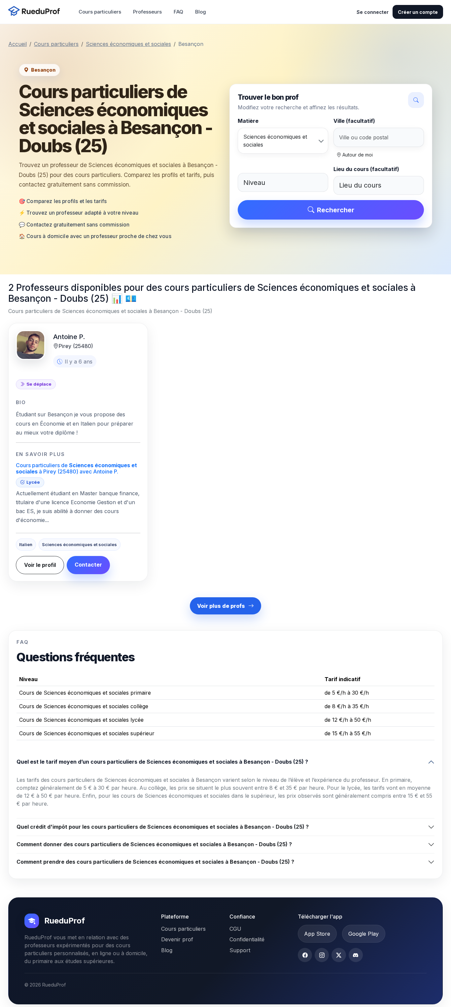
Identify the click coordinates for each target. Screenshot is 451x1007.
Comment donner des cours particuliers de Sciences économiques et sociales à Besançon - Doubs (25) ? (154, 844)
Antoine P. (69, 337)
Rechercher (335, 210)
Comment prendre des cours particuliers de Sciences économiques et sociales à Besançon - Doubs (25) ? (155, 861)
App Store (317, 933)
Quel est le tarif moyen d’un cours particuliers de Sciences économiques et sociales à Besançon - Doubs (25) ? (162, 761)
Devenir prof (177, 939)
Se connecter (373, 12)
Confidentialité (246, 939)
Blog (200, 12)
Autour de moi (357, 154)
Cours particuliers (100, 12)
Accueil (17, 44)
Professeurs (147, 12)
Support (239, 950)
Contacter (88, 564)
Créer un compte (418, 12)
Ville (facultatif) (354, 121)
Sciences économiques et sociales (128, 44)
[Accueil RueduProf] (36, 11)
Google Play (363, 933)
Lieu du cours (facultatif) (366, 169)
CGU (235, 928)
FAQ (178, 12)
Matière (248, 121)
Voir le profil (40, 565)
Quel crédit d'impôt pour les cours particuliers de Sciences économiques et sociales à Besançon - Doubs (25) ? (163, 826)
